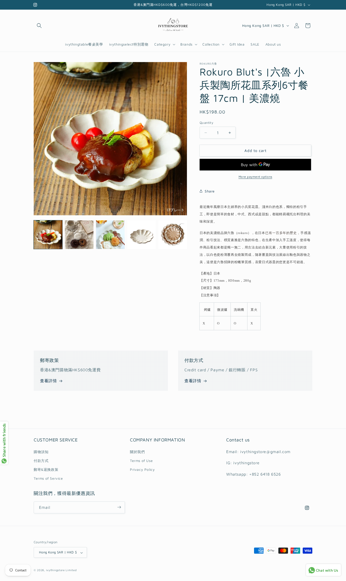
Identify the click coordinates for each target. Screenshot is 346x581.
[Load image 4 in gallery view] (141, 234)
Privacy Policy (142, 469)
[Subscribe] (119, 507)
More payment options (255, 177)
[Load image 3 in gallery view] (110, 234)
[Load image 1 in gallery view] (48, 234)
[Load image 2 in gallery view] (79, 234)
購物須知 (41, 451)
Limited (71, 570)
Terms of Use (141, 460)
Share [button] (210, 191)
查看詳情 (48, 380)
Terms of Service (48, 478)
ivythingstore (55, 570)
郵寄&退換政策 (46, 469)
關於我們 (137, 451)
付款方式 (41, 460)
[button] (39, 25)
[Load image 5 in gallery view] (172, 234)
